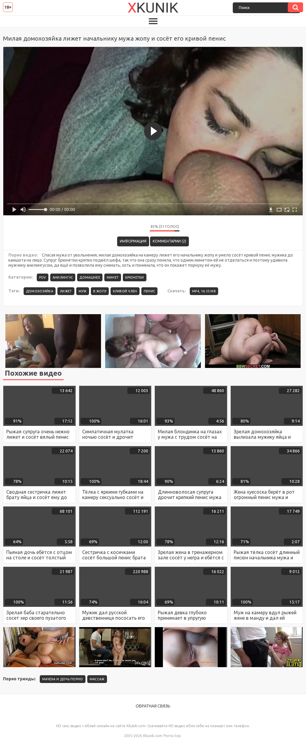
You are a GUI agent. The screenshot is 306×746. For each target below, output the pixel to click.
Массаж (97, 679)
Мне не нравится (141, 228)
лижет (66, 291)
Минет (113, 277)
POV (42, 277)
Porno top (172, 736)
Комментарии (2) (169, 241)
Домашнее (89, 277)
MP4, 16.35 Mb (204, 291)
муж (83, 291)
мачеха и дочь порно (62, 679)
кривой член (125, 291)
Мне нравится (127, 228)
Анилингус (63, 277)
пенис (149, 291)
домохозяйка (39, 291)
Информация (133, 241)
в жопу (100, 291)
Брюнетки (134, 277)
